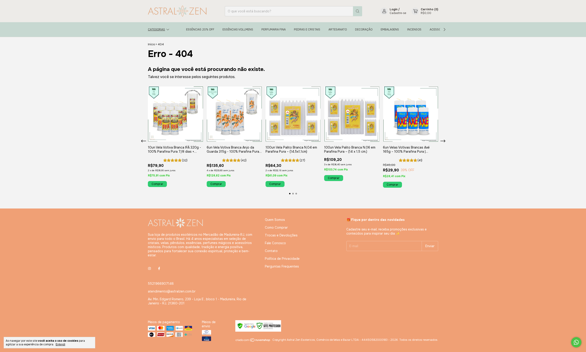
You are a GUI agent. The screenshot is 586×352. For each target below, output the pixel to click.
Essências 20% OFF (200, 29)
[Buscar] (357, 11)
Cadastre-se (398, 13)
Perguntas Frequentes (282, 266)
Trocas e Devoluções (281, 235)
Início (151, 44)
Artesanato (337, 29)
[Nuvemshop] (253, 341)
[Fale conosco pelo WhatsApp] (576, 342)
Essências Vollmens (237, 29)
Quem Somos (275, 220)
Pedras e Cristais (307, 29)
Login (394, 9)
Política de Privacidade (282, 259)
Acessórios (438, 29)
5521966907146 (161, 284)
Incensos (414, 29)
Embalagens (390, 29)
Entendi (60, 344)
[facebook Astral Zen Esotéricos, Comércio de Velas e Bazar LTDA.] (159, 268)
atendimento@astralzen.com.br (171, 291)
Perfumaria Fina (273, 29)
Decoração (363, 29)
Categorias (156, 29)
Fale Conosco (275, 243)
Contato (271, 251)
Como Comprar (276, 227)
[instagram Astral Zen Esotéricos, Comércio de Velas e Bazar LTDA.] (149, 268)
